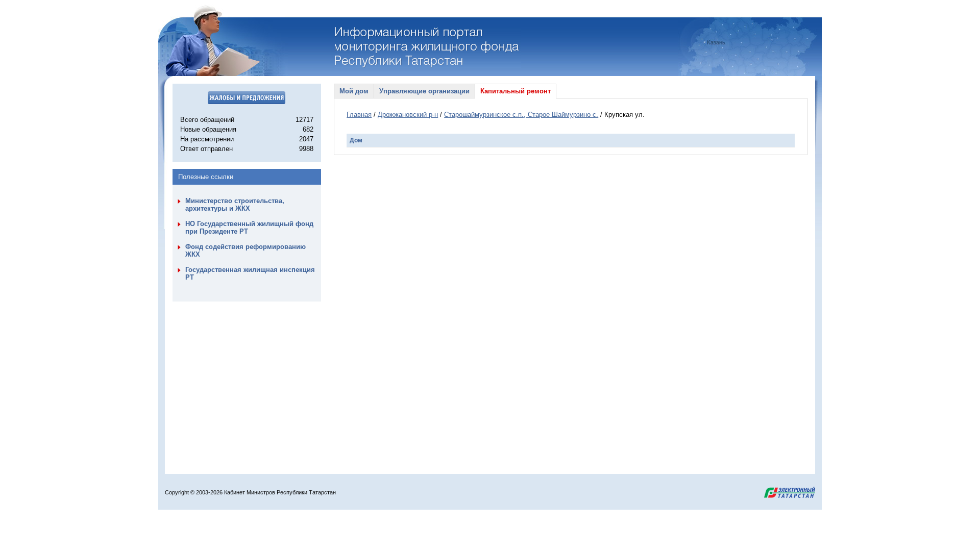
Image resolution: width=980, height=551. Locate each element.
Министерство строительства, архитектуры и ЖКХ (234, 204)
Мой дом (354, 91)
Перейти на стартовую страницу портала (428, 47)
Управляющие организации (424, 91)
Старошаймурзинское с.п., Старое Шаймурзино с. (521, 114)
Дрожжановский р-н (408, 114)
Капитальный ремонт (515, 91)
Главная (359, 114)
